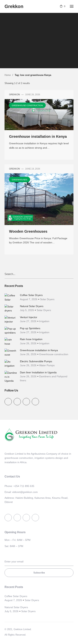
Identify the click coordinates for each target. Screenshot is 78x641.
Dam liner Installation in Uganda (38, 372)
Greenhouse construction (38, 34)
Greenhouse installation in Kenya (38, 136)
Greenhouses (19, 180)
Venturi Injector (28, 317)
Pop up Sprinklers (30, 328)
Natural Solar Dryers (31, 306)
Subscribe (39, 572)
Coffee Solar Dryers (31, 295)
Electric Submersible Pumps (36, 361)
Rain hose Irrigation (31, 339)
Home (8, 75)
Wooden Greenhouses (28, 231)
